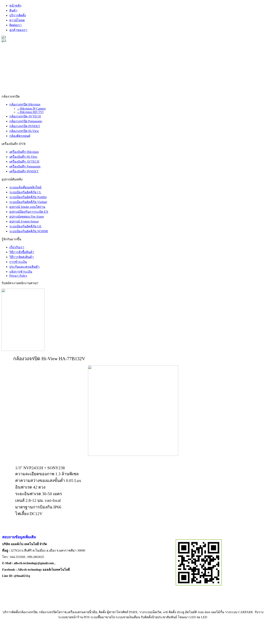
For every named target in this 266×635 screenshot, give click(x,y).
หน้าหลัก (15, 5)
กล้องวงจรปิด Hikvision (24, 104)
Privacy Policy (18, 275)
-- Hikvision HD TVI (30, 112)
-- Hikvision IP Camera (31, 108)
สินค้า (13, 10)
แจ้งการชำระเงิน (20, 271)
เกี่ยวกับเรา (16, 247)
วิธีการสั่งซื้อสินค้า (21, 252)
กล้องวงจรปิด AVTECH (25, 116)
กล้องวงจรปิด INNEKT (24, 126)
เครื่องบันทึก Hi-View (23, 156)
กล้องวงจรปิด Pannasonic (25, 121)
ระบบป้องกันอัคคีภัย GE (25, 226)
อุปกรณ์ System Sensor (24, 221)
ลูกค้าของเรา (18, 30)
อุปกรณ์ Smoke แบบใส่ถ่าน (27, 206)
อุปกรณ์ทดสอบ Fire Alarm (26, 216)
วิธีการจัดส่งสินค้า (21, 257)
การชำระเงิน (18, 261)
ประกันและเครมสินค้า (24, 266)
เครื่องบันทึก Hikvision (24, 151)
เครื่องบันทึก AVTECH (24, 161)
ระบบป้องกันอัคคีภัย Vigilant (28, 202)
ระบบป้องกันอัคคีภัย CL (25, 192)
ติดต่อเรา (15, 25)
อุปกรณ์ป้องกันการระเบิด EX (28, 211)
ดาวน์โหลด (17, 20)
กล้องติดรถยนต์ (19, 135)
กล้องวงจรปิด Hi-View (24, 131)
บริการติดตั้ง (17, 15)
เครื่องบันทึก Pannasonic (25, 166)
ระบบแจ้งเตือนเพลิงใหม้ (25, 187)
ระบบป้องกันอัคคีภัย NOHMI (28, 231)
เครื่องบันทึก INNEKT (24, 171)
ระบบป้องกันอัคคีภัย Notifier (28, 197)
